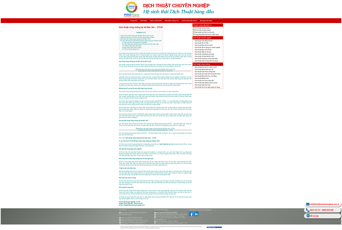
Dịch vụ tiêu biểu (156, 21)
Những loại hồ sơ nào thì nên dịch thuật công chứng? (137, 37)
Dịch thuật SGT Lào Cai (142, 79)
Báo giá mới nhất (206, 21)
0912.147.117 (315, 210)
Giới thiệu (143, 21)
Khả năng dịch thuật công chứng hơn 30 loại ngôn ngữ (140, 44)
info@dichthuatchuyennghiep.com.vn (324, 204)
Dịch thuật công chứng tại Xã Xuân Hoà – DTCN (141, 138)
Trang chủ (133, 21)
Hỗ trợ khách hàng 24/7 (130, 49)
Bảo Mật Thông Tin (171, 21)
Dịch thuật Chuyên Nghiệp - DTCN (129, 202)
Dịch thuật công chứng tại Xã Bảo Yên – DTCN (141, 27)
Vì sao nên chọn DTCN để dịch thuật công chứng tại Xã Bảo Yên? (141, 41)
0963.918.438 (327, 210)
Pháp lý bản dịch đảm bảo (131, 46)
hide (144, 32)
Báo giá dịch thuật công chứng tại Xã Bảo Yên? (135, 39)
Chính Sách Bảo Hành (189, 21)
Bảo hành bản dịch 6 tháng (131, 47)
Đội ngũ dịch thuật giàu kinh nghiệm (134, 42)
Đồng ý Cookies (211, 227)
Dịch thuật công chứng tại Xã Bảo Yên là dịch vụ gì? (137, 35)
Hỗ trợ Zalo (314, 215)
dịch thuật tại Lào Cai (166, 144)
